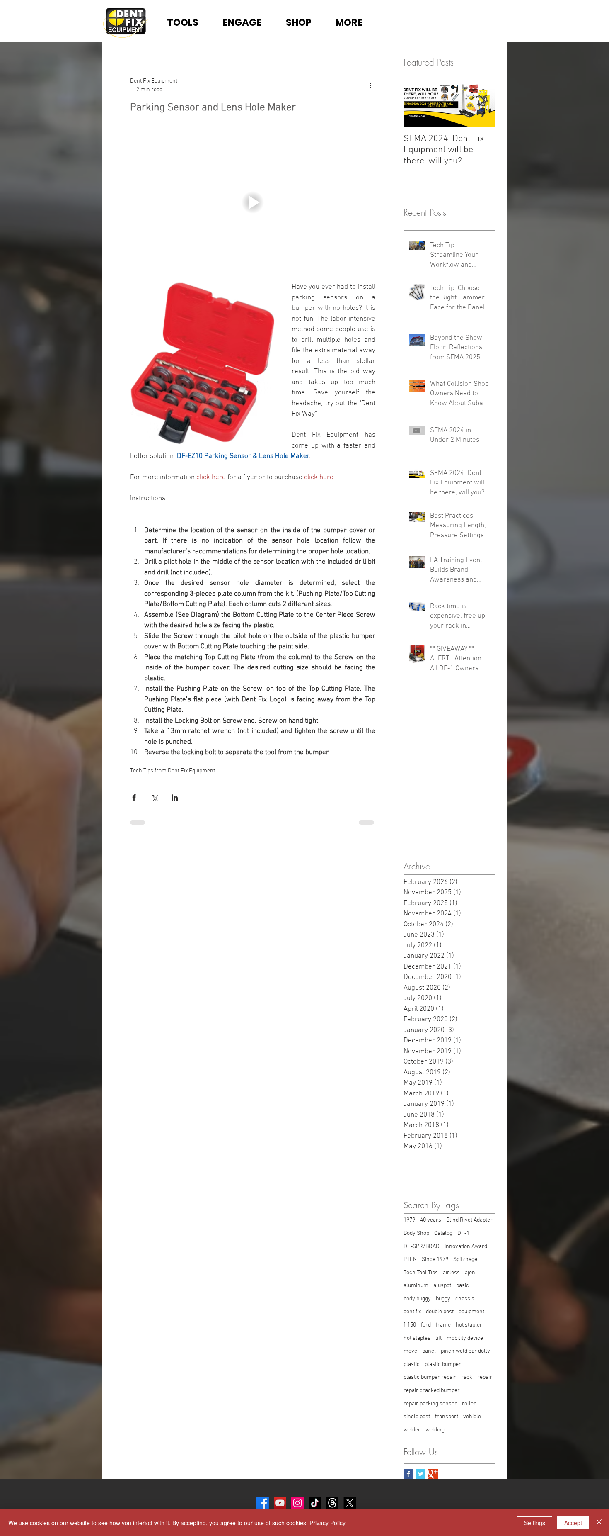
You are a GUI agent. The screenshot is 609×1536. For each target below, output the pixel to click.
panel (429, 1351)
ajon (470, 1272)
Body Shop (416, 1233)
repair (484, 1377)
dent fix (412, 1311)
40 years (430, 1220)
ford (426, 1325)
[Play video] (252, 203)
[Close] (599, 1522)
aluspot (442, 1285)
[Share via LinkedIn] (175, 797)
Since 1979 (435, 1259)
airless (451, 1272)
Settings (534, 1523)
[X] (349, 1503)
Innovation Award (466, 1246)
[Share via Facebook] (134, 797)
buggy (443, 1298)
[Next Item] (481, 101)
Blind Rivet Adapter (469, 1220)
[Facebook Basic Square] (408, 1474)
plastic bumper (443, 1364)
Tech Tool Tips (421, 1272)
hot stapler (469, 1325)
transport (446, 1416)
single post (417, 1416)
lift (438, 1338)
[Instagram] (297, 1503)
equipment (471, 1311)
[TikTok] (315, 1503)
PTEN (410, 1259)
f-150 (410, 1325)
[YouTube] (280, 1503)
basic (462, 1285)
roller (469, 1403)
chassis (464, 1298)
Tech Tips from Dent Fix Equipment (172, 770)
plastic (412, 1364)
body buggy (417, 1298)
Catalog (443, 1233)
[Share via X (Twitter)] (154, 797)
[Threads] (332, 1503)
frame (443, 1325)
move (410, 1351)
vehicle (472, 1416)
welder (412, 1430)
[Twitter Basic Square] (420, 1474)
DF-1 (463, 1233)
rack (466, 1377)
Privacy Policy (327, 1523)
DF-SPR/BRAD (422, 1246)
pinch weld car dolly (465, 1351)
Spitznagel (466, 1259)
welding (435, 1430)
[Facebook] (262, 1503)
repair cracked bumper (432, 1390)
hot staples (417, 1338)
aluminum (416, 1285)
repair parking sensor (430, 1403)
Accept (573, 1523)
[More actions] (370, 85)
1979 (409, 1220)
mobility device (465, 1338)
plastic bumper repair (430, 1377)
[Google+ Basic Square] (433, 1474)
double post (440, 1311)
